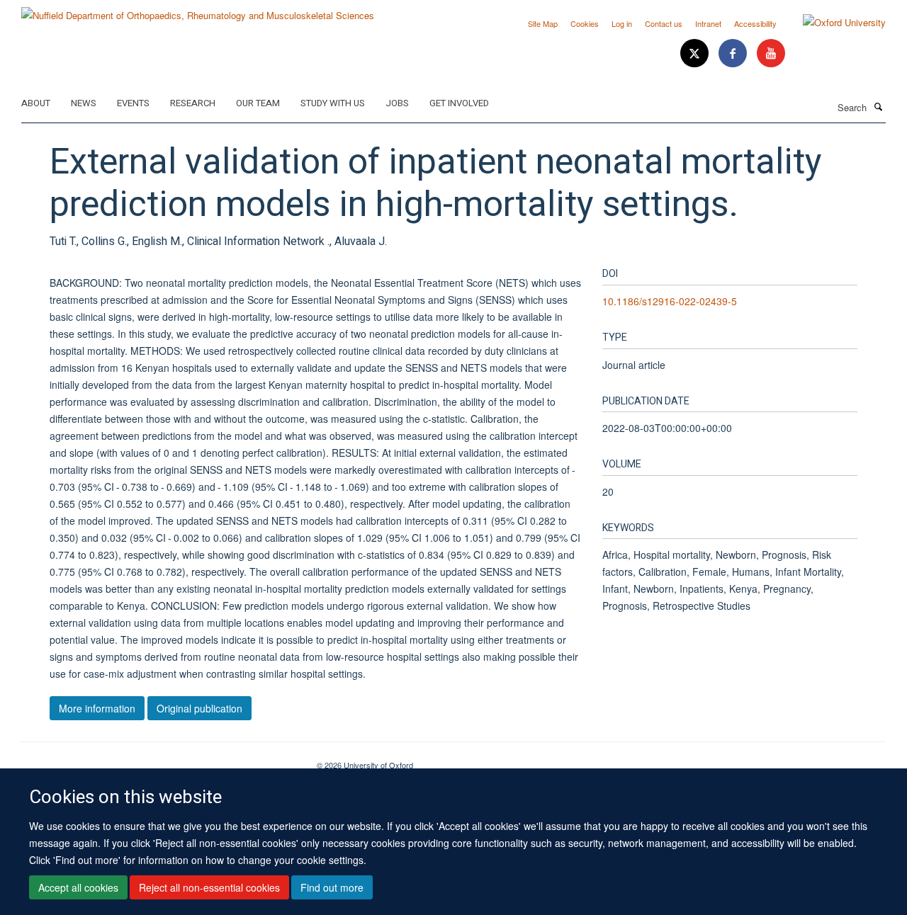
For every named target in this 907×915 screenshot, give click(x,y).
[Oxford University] (834, 22)
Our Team (258, 103)
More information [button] (97, 708)
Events (133, 103)
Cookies (584, 23)
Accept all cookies (78, 887)
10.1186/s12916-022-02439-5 (669, 301)
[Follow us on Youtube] (771, 53)
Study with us (332, 103)
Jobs (397, 103)
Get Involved (459, 103)
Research (192, 103)
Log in (622, 23)
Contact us (663, 23)
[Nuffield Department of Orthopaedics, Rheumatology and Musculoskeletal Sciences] (197, 10)
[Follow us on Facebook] (734, 53)
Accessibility (755, 23)
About (35, 103)
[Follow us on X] (695, 53)
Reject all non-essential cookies (209, 887)
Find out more (332, 887)
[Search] (878, 106)
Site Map (543, 23)
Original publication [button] (199, 708)
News (83, 103)
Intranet (708, 23)
